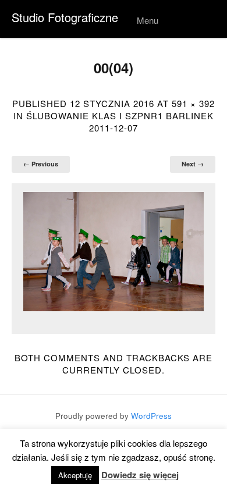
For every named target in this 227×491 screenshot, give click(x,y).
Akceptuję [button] (75, 475)
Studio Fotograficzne (65, 17)
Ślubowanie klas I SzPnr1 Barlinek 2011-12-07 (120, 121)
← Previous (40, 163)
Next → (193, 163)
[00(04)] (113, 252)
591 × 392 (193, 103)
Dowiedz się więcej (140, 475)
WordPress (151, 415)
